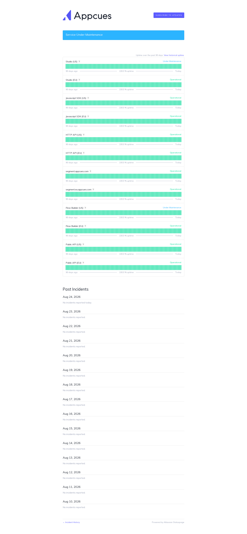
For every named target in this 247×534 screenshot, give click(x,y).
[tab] (67, 66)
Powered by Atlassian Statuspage (168, 522)
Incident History (71, 522)
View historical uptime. (174, 55)
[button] (169, 15)
